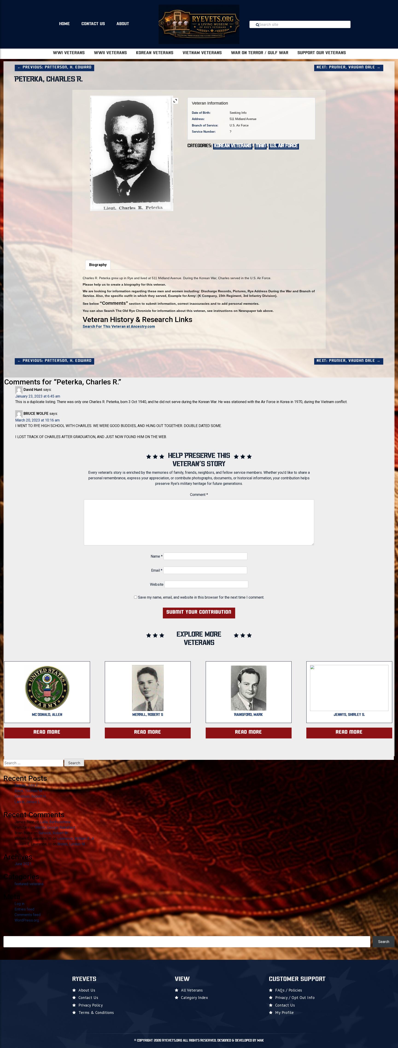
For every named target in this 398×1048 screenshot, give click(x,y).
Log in (19, 904)
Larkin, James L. (28, 802)
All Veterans (192, 990)
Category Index (194, 997)
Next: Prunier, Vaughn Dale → (349, 67)
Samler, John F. (26, 785)
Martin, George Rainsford (55, 827)
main (261, 146)
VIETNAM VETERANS (202, 53)
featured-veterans (29, 884)
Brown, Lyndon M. (71, 844)
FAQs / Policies (288, 990)
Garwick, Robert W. (53, 833)
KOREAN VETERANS (154, 53)
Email (156, 570)
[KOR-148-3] (131, 232)
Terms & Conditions (96, 1012)
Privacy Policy (91, 1005)
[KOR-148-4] (164, 232)
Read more (47, 732)
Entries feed (24, 909)
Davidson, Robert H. (30, 796)
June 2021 (23, 864)
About (123, 24)
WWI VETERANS (69, 53)
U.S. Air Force (284, 146)
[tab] (98, 265)
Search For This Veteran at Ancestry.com (119, 326)
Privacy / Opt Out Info (295, 997)
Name (157, 556)
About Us (87, 990)
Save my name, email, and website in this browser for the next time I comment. (201, 597)
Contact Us (93, 24)
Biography (98, 265)
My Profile (284, 1012)
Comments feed (28, 915)
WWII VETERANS (110, 53)
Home (64, 24)
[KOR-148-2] (99, 232)
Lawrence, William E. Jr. (76, 838)
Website (157, 584)
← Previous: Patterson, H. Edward (54, 67)
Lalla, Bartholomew (55, 822)
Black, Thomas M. (29, 791)
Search (9, 931)
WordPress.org (27, 920)
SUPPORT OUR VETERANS (322, 53)
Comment (199, 494)
